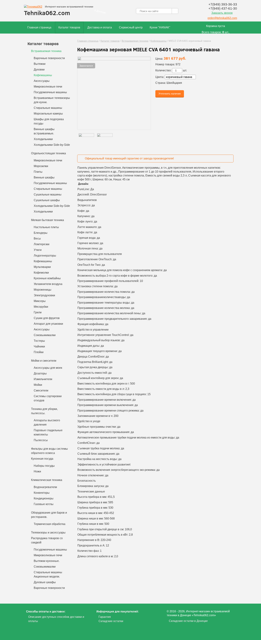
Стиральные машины (48, 107)
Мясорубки (41, 306)
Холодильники (43, 139)
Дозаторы (40, 373)
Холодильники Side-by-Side (52, 144)
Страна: (160, 82)
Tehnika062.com (58, 11)
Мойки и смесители (43, 360)
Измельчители (43, 379)
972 (178, 64)
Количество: (163, 70)
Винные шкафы (44, 177)
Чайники (39, 346)
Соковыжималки (45, 335)
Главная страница (39, 27)
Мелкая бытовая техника (47, 220)
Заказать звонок (222, 12)
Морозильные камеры (48, 113)
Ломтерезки (41, 244)
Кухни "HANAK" (160, 27)
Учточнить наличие (170, 93)
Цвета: (159, 76)
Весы (37, 238)
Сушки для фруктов (47, 318)
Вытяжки (39, 63)
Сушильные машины (47, 194)
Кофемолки (41, 272)
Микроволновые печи (48, 86)
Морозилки (41, 166)
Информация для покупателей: (117, 611)
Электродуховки (44, 295)
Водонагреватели (45, 487)
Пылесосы (41, 440)
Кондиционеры (43, 498)
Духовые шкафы (45, 582)
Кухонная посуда (42, 458)
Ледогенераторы (45, 255)
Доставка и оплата (99, 27)
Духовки (39, 69)
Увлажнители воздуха (48, 283)
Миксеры (40, 301)
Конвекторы (42, 492)
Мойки (38, 384)
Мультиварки (42, 266)
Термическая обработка (49, 523)
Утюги (38, 249)
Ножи (37, 471)
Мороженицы (42, 289)
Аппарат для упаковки (48, 323)
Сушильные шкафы (47, 200)
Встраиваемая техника (135, 40)
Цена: (159, 58)
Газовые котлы (43, 504)
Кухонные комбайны (47, 278)
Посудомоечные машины (50, 92)
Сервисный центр (131, 27)
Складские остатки (111, 621)
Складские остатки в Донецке (188, 620)
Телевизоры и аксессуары (48, 532)
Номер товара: (165, 64)
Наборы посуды (44, 465)
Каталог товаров (69, 27)
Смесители (41, 390)
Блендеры (40, 232)
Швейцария (174, 82)
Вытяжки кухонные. (46, 560)
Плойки (39, 352)
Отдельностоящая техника (48, 153)
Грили (38, 312)
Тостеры (39, 340)
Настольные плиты (46, 227)
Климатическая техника (46, 479)
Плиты (38, 171)
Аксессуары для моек (48, 367)
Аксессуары (42, 80)
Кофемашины (158, 40)
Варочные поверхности (49, 58)
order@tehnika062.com (222, 18)
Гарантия (105, 616)
